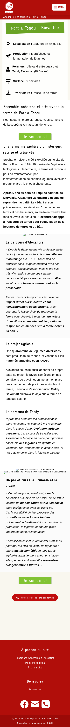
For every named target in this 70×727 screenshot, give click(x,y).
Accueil (7, 16)
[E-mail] (35, 704)
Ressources (35, 689)
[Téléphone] (46, 704)
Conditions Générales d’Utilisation (35, 658)
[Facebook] (24, 704)
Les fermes (21, 16)
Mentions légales (35, 662)
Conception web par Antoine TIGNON (35, 722)
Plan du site (35, 667)
